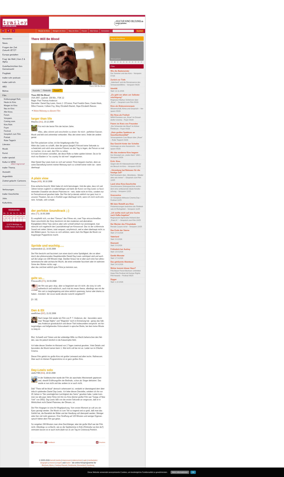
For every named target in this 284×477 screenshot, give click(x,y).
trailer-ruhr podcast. (11, 78)
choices (52, 463)
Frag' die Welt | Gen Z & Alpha (13, 60)
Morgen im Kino (59, 31)
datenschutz (77, 460)
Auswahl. (6, 172)
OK (193, 472)
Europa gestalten (10, 54)
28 (17, 217)
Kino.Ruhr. (8, 124)
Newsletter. (7, 38)
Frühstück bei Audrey (120, 249)
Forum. (7, 115)
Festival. (7, 131)
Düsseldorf (81, 465)
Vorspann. (8, 118)
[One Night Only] (132, 62)
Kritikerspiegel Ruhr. (12, 99)
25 (8, 217)
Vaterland (114, 237)
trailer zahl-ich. (9, 82)
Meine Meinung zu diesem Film (47, 111)
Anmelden (105, 31)
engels (59, 463)
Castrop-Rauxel (61, 465)
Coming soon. (10, 121)
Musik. (5, 149)
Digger (113, 279)
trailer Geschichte (10, 194)
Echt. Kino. (115, 161)
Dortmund (72, 465)
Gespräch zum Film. (12, 134)
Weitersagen (38, 442)
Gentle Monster (117, 255)
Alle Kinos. (8, 112)
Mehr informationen (180, 472)
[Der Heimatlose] (135, 62)
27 (14, 217)
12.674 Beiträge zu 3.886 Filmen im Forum (14, 225)
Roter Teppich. (10, 140)
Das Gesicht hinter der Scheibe (124, 144)
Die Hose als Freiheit (119, 115)
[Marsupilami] (114, 62)
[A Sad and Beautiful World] (129, 62)
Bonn (51, 465)
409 (39, 181)
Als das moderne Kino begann (124, 152)
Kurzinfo (36, 90)
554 (42, 373)
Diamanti (114, 243)
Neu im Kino (74, 31)
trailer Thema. (9, 167)
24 (4, 217)
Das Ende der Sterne (119, 230)
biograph (44, 463)
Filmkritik (47, 90)
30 (24, 217)
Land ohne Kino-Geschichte (123, 184)
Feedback (51, 442)
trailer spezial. (8, 157)
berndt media (55, 460)
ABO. (4, 86)
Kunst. (5, 153)
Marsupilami (116, 59)
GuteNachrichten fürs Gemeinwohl (12, 67)
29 (21, 217)
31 (4, 220)
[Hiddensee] (123, 62)
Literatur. (6, 144)
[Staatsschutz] (141, 62)
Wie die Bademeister (119, 71)
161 (40, 122)
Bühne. (5, 91)
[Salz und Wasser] (138, 62)
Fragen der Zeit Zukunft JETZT (15, 48)
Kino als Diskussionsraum (122, 106)
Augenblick (7, 176)
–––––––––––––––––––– (14, 185)
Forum (84, 31)
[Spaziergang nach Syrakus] (117, 62)
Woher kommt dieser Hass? (123, 268)
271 (43, 281)
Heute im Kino (44, 31)
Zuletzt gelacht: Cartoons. (14, 181)
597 (43, 313)
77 (37, 214)
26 (11, 217)
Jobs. (4, 198)
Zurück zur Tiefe (117, 80)
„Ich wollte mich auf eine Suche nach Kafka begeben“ (125, 214)
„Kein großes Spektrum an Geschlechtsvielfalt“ (122, 133)
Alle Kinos (94, 31)
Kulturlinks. (7, 202)
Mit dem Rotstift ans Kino (122, 204)
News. (5, 43)
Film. (4, 95)
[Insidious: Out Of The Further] (111, 62)
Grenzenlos (115, 195)
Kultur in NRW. (9, 162)
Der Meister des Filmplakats (123, 224)
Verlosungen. (8, 189)
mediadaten (92, 460)
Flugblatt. (6, 73)
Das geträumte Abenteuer (122, 262)
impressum (66, 460)
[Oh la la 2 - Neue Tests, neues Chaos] (126, 62)
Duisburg (90, 465)
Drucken (102, 442)
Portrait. (7, 137)
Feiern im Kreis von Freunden (124, 124)
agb (85, 460)
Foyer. (6, 128)
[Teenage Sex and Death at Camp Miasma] (120, 62)
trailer (68, 463)
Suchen (140, 31)
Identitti (113, 88)
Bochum (45, 465)
